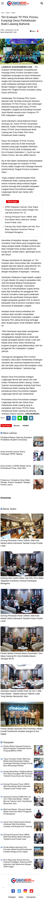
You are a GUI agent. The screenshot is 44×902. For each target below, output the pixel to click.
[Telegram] (31, 418)
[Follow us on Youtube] (31, 891)
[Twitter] (14, 418)
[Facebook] (8, 418)
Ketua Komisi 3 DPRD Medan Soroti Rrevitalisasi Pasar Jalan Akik (16, 467)
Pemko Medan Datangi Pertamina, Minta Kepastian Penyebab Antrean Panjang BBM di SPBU (17, 748)
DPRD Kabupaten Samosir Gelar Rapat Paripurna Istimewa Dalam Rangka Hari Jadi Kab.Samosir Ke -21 (21, 210)
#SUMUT (25, 425)
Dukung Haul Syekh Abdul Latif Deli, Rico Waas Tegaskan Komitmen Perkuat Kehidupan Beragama (22, 229)
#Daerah (16, 425)
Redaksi (12, 897)
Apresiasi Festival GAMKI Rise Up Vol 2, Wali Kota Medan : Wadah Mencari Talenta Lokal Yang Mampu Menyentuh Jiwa (21, 693)
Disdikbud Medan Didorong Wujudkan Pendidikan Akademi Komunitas (16, 438)
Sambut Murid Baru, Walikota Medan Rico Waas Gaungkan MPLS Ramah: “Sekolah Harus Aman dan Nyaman (18, 774)
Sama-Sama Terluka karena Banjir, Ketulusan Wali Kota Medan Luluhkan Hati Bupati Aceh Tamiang (17, 824)
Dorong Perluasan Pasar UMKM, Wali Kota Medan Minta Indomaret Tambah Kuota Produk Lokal (21, 220)
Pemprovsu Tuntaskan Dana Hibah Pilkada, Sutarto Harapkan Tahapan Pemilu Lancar (15, 482)
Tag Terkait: (6, 425)
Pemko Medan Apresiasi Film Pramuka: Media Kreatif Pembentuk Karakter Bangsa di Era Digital (21, 731)
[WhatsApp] (25, 418)
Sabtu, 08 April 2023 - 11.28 (8, 32)
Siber (21, 897)
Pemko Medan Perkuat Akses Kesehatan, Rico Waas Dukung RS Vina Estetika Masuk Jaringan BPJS (22, 656)
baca (33, 31)
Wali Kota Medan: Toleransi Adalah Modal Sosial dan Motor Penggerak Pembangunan (17, 811)
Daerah (8, 12)
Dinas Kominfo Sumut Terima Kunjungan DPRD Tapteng (13, 453)
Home (2, 12)
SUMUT (13, 12)
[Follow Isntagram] (25, 891)
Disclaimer (31, 897)
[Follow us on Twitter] (19, 891)
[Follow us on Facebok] (13, 891)
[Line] (19, 418)
